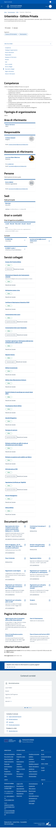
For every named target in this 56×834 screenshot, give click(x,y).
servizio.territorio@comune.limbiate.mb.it (18, 189)
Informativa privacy (34, 796)
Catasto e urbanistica (19, 765)
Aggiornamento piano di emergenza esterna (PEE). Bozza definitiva (14, 619)
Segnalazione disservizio (20, 795)
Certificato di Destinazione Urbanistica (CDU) (17, 302)
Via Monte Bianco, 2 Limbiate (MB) (9, 787)
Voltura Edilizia (9, 507)
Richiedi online (9, 269)
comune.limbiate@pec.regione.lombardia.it (9, 812)
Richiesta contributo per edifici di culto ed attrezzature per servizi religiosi (16, 444)
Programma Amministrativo (8, 773)
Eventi (42, 768)
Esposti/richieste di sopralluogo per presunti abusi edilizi (19, 393)
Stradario (32, 600)
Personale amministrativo (8, 765)
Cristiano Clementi (10, 138)
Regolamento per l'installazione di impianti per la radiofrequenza (38, 571)
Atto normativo (10, 553)
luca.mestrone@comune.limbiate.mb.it (17, 166)
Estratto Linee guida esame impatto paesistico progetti (37, 545)
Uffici (5, 776)
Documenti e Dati (8, 757)
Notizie (43, 759)
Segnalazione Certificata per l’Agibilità (15, 482)
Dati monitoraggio (9, 824)
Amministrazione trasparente (33, 785)
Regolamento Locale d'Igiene (13, 571)
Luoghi (43, 770)
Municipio (8, 203)
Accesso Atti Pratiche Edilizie (13, 262)
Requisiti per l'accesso (19, 269)
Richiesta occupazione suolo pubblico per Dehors (18, 457)
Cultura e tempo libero (21, 770)
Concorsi (31, 793)
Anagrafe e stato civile (21, 758)
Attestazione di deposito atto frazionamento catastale (17, 276)
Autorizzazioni (20, 762)
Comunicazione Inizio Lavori (12, 314)
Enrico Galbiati (9, 182)
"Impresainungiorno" (10, 362)
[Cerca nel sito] (50, 6)
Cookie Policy (16, 822)
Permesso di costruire (11, 430)
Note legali (31, 803)
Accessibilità (23, 822)
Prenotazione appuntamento (20, 787)
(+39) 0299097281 (9, 800)
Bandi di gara (32, 791)
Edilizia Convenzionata (11, 368)
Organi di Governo (9, 762)
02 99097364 (8, 239)
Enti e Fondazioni (8, 759)
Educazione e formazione (20, 775)
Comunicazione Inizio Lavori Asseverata (16, 328)
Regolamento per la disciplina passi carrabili (13, 601)
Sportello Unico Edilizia (11, 321)
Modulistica (33, 531)
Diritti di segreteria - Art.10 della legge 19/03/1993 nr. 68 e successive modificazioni (13, 546)
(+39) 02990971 (10, 796)
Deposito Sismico (10, 355)
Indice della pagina (8, 43)
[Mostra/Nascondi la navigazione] (1, 6)
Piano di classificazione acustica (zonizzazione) (14, 635)
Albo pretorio (32, 789)
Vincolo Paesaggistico (11, 495)
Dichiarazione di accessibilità (33, 800)
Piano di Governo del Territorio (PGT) (40, 634)
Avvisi (42, 754)
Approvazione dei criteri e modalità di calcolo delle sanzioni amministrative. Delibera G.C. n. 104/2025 (12, 528)
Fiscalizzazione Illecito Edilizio (13, 406)
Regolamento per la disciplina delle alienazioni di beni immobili (38, 586)
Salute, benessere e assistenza (34, 768)
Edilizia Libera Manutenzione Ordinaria (15, 380)
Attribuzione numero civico (12, 290)
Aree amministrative (9, 754)
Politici (6, 769)
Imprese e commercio (32, 760)
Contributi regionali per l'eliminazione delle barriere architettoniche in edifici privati (19, 341)
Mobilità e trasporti (34, 764)
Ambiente (19, 754)
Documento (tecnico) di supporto (15, 539)
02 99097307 (10, 164)
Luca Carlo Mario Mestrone (12, 157)
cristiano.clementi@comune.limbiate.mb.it (18, 144)
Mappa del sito (8, 822)
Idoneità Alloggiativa (11, 418)
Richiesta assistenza (22, 791)
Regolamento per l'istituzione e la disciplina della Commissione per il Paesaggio (13, 586)
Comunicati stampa (46, 757)
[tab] (26, 707)
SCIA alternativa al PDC (11, 469)
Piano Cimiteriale (10, 558)
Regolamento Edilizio (35, 558)
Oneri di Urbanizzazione (36, 618)
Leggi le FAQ (20, 784)
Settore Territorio (10, 124)
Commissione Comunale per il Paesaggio (38, 527)
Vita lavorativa (32, 776)
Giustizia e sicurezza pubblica (34, 755)
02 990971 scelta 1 (10, 248)
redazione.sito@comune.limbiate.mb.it (9, 806)
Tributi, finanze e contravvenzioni (33, 773)
